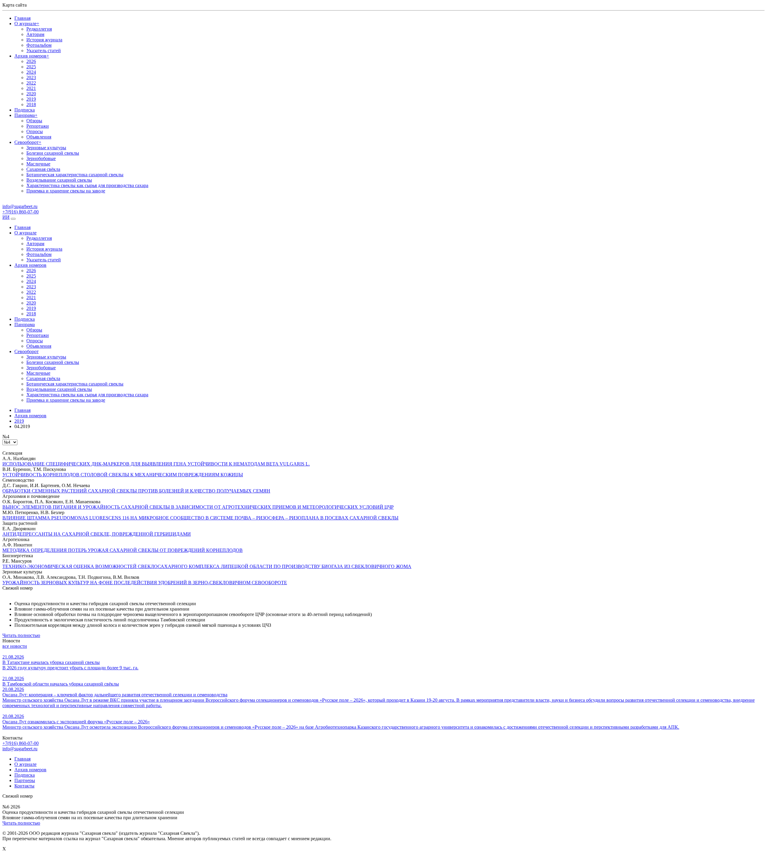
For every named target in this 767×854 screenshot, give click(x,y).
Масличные (38, 163)
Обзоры (34, 120)
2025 (31, 66)
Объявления (38, 136)
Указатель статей (43, 50)
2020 (31, 93)
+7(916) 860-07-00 (20, 743)
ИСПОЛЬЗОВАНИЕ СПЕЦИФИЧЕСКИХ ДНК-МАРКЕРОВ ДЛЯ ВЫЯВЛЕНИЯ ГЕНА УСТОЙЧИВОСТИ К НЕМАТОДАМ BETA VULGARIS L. (156, 463)
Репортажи (37, 126)
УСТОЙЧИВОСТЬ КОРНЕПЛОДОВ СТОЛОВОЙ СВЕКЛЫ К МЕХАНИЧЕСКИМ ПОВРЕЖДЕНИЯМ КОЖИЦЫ (122, 474)
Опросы (34, 131)
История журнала (44, 39)
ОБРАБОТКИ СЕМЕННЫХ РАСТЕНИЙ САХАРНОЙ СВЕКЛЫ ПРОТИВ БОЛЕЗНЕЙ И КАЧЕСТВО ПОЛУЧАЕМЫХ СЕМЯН (136, 490)
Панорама (25, 115)
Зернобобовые (41, 158)
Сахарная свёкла (43, 169)
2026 (31, 61)
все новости (14, 646)
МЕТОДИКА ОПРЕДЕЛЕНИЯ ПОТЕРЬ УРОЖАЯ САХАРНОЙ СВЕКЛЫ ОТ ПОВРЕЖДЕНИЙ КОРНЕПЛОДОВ (122, 550)
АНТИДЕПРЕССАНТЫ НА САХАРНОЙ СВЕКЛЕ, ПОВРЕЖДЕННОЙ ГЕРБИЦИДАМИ (96, 534)
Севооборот (27, 142)
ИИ (6, 217)
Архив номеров (31, 55)
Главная (22, 18)
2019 (31, 99)
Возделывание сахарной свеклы (59, 180)
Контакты (24, 785)
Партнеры (24, 780)
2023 (31, 77)
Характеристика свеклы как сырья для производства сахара (87, 185)
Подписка (24, 109)
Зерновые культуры (46, 147)
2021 (31, 88)
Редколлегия (39, 28)
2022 (31, 82)
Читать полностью (21, 635)
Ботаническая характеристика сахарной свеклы (74, 174)
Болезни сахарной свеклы (52, 153)
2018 (31, 104)
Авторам (35, 34)
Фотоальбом (39, 45)
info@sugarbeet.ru (19, 748)
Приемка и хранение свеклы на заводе (65, 190)
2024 (31, 72)
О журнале (26, 23)
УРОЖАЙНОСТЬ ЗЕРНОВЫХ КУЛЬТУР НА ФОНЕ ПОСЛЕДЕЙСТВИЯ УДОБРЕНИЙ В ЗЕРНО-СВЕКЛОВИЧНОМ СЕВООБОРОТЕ (144, 582)
